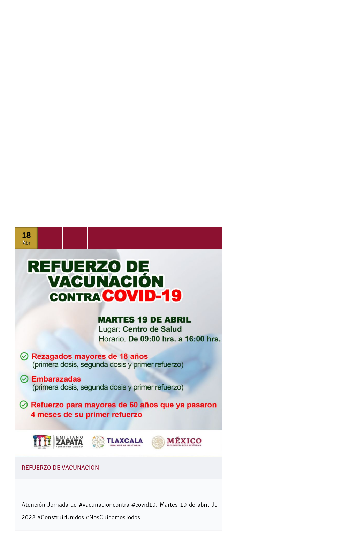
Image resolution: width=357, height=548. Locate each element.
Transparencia (230, 59)
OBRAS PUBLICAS (45, 79)
